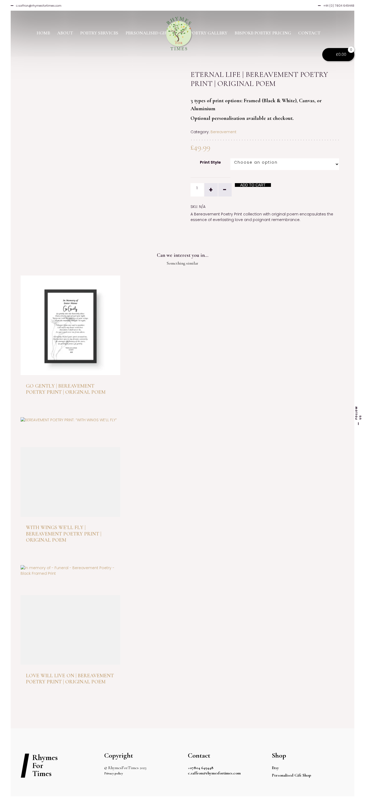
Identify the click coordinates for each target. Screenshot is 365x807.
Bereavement (223, 132)
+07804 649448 (200, 767)
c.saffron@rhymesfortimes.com (214, 773)
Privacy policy (113, 773)
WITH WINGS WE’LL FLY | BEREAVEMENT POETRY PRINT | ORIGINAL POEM (63, 533)
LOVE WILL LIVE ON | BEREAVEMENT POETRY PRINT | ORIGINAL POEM (70, 678)
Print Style (210, 162)
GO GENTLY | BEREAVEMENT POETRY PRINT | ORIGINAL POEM (66, 389)
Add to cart (253, 185)
